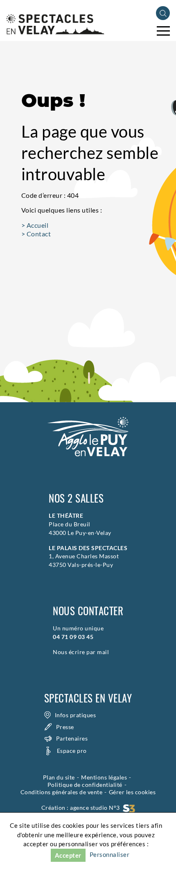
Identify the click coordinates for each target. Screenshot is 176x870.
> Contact (36, 234)
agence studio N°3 (96, 807)
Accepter (68, 855)
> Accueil (35, 225)
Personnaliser (110, 854)
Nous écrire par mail (81, 651)
